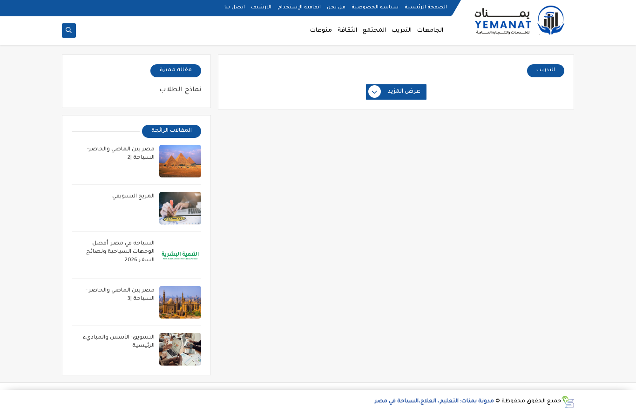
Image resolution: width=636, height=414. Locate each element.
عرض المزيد (404, 91)
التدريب (402, 30)
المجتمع (374, 30)
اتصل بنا (234, 7)
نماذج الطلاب (180, 90)
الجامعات (430, 30)
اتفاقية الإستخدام (299, 7)
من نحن (336, 7)
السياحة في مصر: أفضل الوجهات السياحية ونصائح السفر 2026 (120, 252)
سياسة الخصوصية (375, 7)
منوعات (321, 30)
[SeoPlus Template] (568, 402)
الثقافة (347, 30)
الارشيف (261, 7)
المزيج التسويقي (133, 197)
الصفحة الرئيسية (426, 7)
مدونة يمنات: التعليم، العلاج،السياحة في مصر (434, 402)
